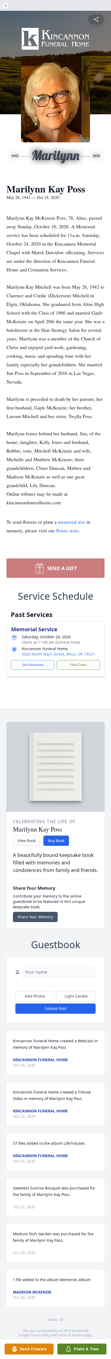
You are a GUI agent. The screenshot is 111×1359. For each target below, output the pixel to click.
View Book (27, 840)
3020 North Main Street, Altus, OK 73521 (58, 654)
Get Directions (33, 665)
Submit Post (55, 1008)
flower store (67, 530)
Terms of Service (70, 1335)
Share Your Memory (35, 916)
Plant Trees (78, 665)
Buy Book (56, 840)
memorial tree (71, 522)
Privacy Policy (40, 1335)
